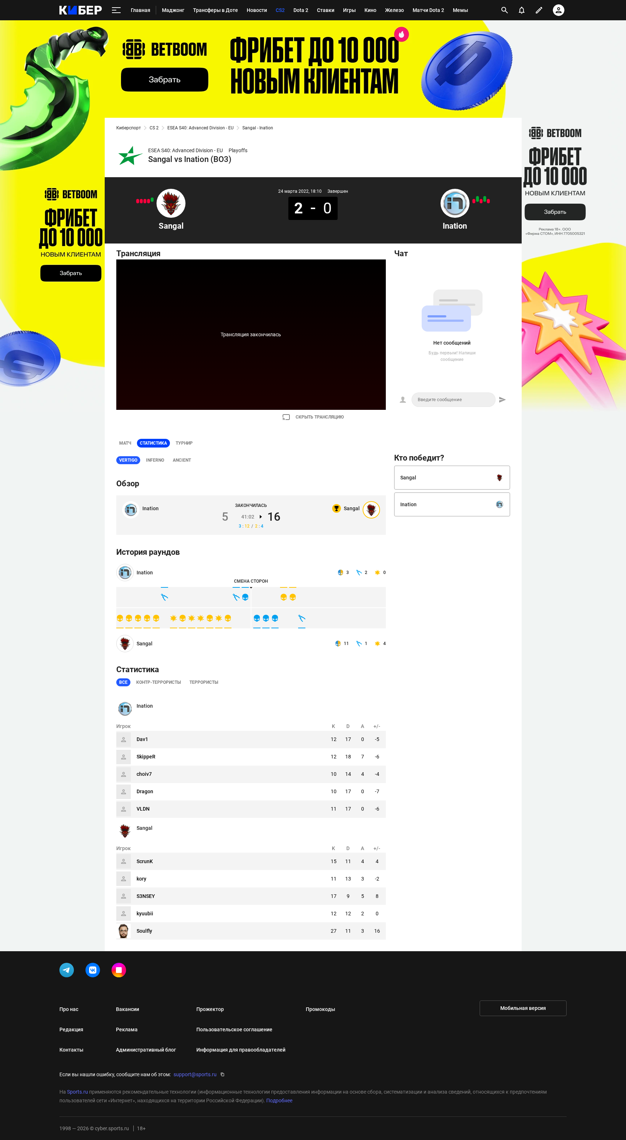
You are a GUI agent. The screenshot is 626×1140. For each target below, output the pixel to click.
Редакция (71, 1029)
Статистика (153, 443)
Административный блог (146, 1050)
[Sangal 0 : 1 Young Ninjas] (148, 201)
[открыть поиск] (504, 10)
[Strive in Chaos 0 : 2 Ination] (477, 199)
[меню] (116, 10)
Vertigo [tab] (128, 460)
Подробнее (279, 1100)
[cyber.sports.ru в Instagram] (120, 971)
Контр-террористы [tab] (158, 682)
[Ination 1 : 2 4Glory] (481, 201)
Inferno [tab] (155, 460)
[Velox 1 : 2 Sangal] (152, 199)
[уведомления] (521, 10)
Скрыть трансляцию (320, 417)
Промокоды (320, 1009)
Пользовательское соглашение (234, 1029)
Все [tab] (123, 682)
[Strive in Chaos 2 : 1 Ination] (488, 201)
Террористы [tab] (203, 682)
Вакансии (127, 1009)
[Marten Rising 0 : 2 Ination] (484, 199)
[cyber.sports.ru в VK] (94, 971)
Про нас (68, 1009)
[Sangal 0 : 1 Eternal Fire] (141, 201)
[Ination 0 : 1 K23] (473, 201)
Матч (125, 443)
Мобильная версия (523, 1008)
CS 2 (154, 127)
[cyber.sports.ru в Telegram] (68, 971)
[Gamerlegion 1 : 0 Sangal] (137, 201)
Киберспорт (128, 127)
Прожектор (210, 1009)
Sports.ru (77, 1092)
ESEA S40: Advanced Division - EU (200, 127)
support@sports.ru (195, 1074)
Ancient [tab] (182, 460)
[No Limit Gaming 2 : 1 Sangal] (144, 201)
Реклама (127, 1029)
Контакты (71, 1050)
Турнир (184, 443)
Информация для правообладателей (240, 1050)
